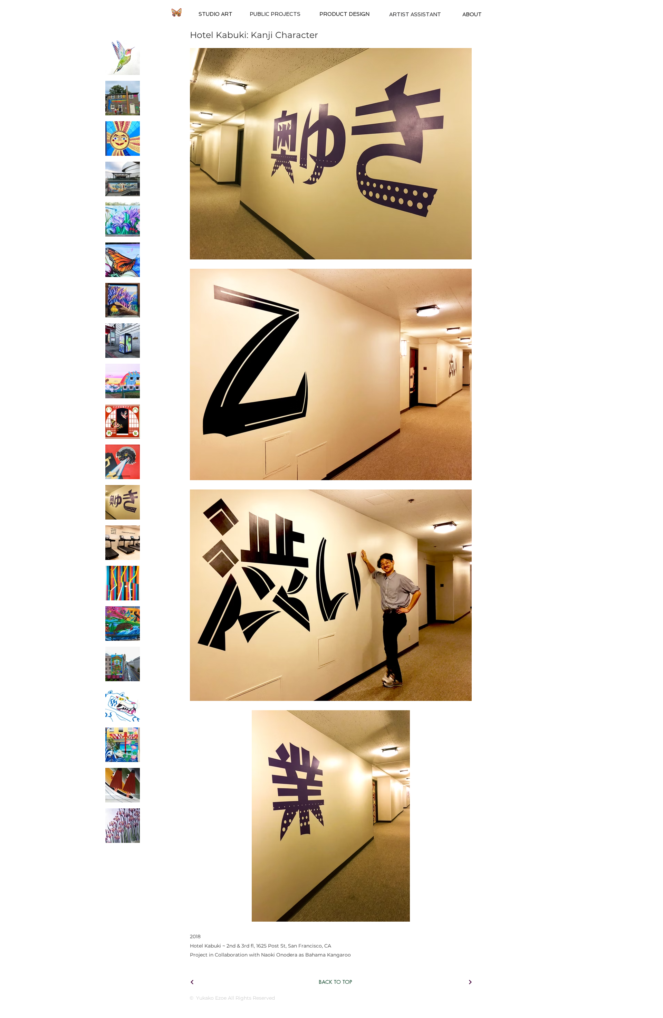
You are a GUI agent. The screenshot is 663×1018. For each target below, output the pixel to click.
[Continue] (192, 982)
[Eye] (176, 12)
